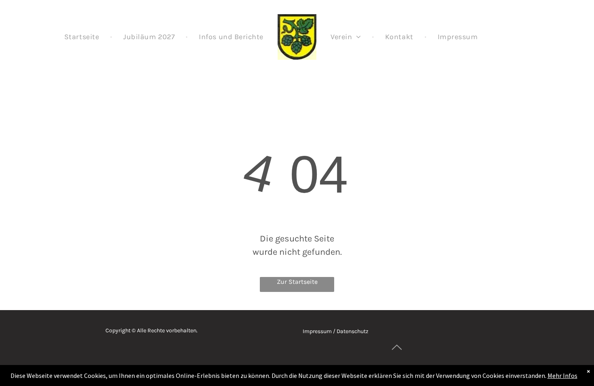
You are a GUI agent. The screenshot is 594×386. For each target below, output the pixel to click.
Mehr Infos (562, 375)
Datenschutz (353, 331)
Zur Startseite (297, 281)
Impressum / (319, 331)
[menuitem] (82, 37)
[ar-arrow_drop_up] (397, 356)
